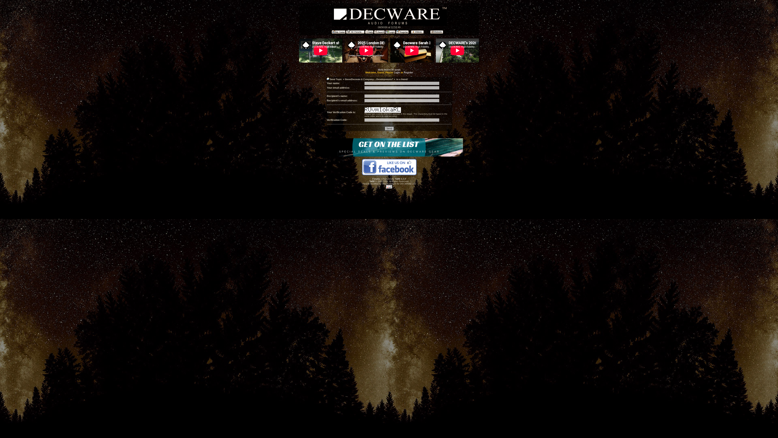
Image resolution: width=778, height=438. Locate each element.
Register (408, 72)
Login (397, 72)
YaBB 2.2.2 (400, 179)
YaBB (372, 181)
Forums (376, 179)
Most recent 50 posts (389, 69)
